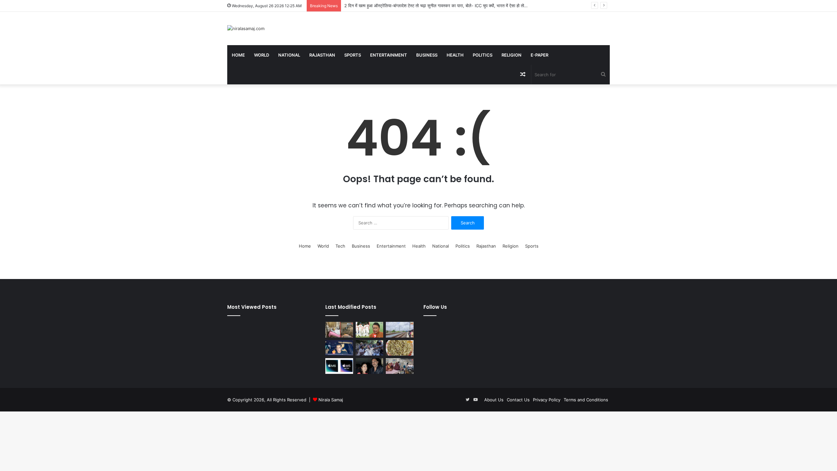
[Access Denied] (339, 366)
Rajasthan (322, 55)
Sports (352, 55)
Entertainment (388, 55)
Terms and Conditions (586, 399)
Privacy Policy (546, 399)
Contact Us (518, 399)
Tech (340, 246)
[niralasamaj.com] (246, 28)
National (289, 55)
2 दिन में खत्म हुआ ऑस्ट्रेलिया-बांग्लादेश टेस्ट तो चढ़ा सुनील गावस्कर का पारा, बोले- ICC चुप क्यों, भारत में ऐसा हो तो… (436, 5)
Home (238, 55)
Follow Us (435, 307)
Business (426, 55)
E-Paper (539, 55)
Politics (482, 55)
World (261, 55)
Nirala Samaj (330, 399)
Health (455, 55)
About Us (494, 399)
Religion (511, 55)
